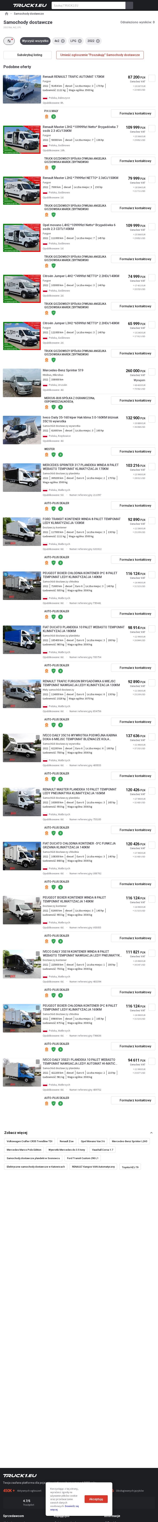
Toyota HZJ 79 (130, 1167)
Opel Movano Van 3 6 (93, 1141)
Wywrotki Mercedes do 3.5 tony (67, 1149)
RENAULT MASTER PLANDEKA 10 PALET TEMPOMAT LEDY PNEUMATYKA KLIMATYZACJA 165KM (80, 791)
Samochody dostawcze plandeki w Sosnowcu (33, 1158)
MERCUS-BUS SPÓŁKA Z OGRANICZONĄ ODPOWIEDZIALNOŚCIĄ (69, 400)
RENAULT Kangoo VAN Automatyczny (93, 1166)
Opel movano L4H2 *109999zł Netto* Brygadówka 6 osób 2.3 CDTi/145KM (79, 227)
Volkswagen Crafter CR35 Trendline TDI (29, 1141)
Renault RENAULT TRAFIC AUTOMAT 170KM (73, 77)
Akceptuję (96, 1499)
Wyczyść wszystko (35, 41)
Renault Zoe (67, 1141)
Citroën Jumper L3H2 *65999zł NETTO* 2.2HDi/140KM (81, 323)
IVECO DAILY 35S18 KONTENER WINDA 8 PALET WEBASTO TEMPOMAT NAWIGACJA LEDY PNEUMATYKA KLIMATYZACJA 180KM (82, 953)
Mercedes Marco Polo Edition (24, 1149)
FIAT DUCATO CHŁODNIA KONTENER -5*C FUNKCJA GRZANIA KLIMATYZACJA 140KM (79, 845)
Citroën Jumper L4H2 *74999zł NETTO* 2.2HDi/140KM (81, 276)
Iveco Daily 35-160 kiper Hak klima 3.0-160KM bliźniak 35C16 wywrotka (80, 419)
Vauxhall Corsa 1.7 (102, 1149)
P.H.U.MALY (51, 111)
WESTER (49, 449)
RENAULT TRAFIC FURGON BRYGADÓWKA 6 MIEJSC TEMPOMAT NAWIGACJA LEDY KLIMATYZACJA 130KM (81, 683)
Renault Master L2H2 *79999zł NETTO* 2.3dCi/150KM (80, 178)
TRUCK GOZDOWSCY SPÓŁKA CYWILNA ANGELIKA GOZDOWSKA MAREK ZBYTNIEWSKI (75, 160)
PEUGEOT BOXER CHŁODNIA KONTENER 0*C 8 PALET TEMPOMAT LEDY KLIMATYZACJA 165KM (80, 1007)
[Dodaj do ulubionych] (151, 78)
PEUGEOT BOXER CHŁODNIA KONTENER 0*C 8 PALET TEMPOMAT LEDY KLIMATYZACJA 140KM (80, 575)
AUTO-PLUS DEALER (56, 503)
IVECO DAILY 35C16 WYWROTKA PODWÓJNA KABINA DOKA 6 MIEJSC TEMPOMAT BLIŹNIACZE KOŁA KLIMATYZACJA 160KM (80, 737)
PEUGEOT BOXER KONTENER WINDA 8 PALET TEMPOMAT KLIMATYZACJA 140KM (74, 899)
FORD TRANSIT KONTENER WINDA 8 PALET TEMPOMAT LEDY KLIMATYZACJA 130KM (82, 521)
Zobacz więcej (15, 1133)
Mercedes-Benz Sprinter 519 (63, 370)
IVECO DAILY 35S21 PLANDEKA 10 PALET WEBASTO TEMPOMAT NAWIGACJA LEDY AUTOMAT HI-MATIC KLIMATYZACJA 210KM (79, 1062)
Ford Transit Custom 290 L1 (82, 1158)
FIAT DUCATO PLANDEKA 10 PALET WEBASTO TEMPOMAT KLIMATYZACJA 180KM (84, 629)
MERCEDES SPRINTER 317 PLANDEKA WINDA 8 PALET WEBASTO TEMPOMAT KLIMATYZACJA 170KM (81, 467)
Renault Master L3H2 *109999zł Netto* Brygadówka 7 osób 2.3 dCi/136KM (80, 129)
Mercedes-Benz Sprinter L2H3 (129, 1141)
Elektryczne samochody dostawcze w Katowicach (36, 1166)
